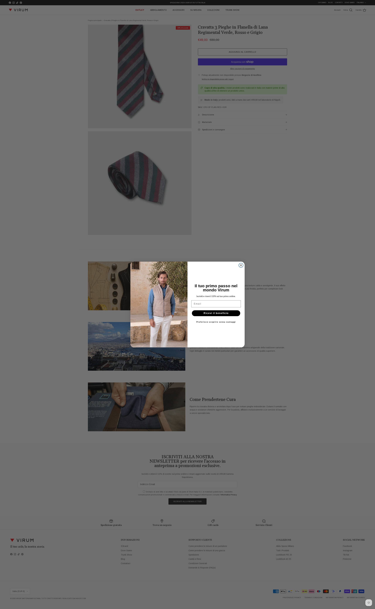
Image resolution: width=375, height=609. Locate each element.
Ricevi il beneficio (216, 313)
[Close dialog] (241, 265)
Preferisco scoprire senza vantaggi (216, 322)
